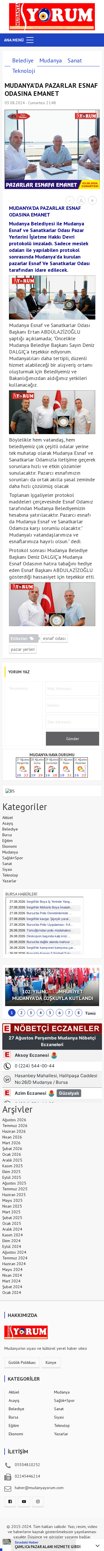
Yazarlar (9, 880)
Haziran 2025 (14, 1194)
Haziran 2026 (14, 1131)
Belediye (23, 60)
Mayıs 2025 (12, 1200)
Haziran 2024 (14, 1263)
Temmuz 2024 (14, 1258)
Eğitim (7, 840)
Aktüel (7, 817)
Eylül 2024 (11, 1246)
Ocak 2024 (11, 1292)
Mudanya (50, 60)
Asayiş (7, 823)
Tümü (90, 1013)
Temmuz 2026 (14, 1125)
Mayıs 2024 (12, 1269)
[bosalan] (10, 790)
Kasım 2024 (12, 1235)
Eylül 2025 (11, 1177)
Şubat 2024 (12, 1286)
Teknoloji (23, 71)
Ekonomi (9, 846)
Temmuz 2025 (14, 1188)
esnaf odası (54, 638)
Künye (51, 1362)
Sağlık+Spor (12, 857)
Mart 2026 (11, 1142)
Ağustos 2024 (14, 1252)
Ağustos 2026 (14, 1119)
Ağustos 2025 (14, 1183)
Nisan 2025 (12, 1206)
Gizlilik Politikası (22, 1362)
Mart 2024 (11, 1281)
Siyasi (7, 869)
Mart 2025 (11, 1211)
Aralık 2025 (12, 1160)
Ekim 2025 (11, 1171)
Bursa (7, 834)
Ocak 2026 (11, 1154)
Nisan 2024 (12, 1275)
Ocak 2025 (11, 1223)
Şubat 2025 (12, 1217)
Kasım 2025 (12, 1165)
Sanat (75, 60)
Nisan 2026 (12, 1137)
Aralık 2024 (12, 1229)
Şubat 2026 (12, 1148)
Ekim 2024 (11, 1240)
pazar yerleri (23, 649)
